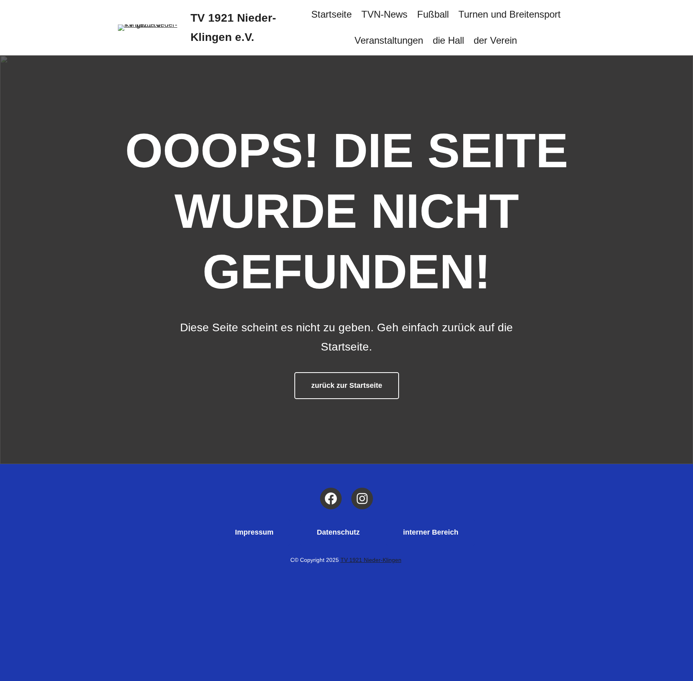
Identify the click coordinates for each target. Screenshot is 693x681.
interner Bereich (430, 532)
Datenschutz (338, 532)
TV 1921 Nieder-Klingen (370, 560)
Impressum (254, 532)
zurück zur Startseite (346, 385)
